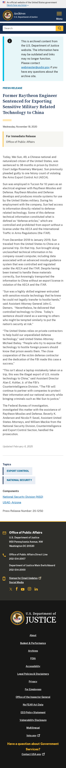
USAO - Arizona (12, 502)
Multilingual (33, 727)
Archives (33, 650)
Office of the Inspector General (33, 697)
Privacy (33, 681)
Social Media (16, 582)
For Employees (33, 689)
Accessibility (33, 666)
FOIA (33, 658)
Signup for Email (23, 578)
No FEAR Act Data (33, 704)
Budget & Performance (33, 643)
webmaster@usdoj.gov (35, 67)
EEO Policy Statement (33, 712)
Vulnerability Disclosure (33, 720)
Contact (31, 754)
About (33, 635)
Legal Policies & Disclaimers (33, 674)
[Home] (20, 19)
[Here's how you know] (33, 4)
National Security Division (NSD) (23, 496)
